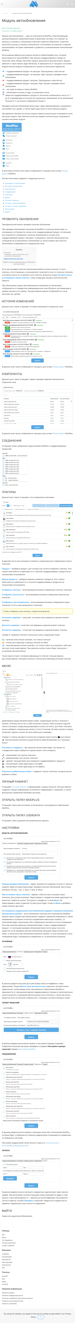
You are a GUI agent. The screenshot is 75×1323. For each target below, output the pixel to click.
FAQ (3, 1234)
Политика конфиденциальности (12, 1295)
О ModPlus (5, 1254)
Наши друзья (6, 1265)
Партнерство (6, 1259)
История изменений (13, 186)
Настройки (9, 209)
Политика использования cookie (12, 1301)
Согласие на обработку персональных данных (17, 1298)
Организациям (7, 1257)
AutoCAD (5, 1276)
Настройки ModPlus (26, 1049)
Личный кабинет (12, 200)
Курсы (4, 1237)
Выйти (7, 212)
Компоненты (10, 189)
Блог (3, 1267)
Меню (7, 198)
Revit (3, 1279)
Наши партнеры (7, 1262)
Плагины (8, 195)
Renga (4, 1281)
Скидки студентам (8, 1245)
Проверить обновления (15, 183)
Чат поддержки (7, 1240)
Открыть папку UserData (15, 206)
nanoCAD (5, 1284)
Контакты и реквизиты (9, 1303)
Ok (41, 1317)
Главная (5, 13)
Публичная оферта (8, 1293)
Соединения (10, 192)
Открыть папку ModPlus (15, 203)
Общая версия (58, 367)
